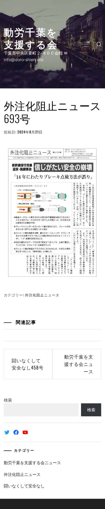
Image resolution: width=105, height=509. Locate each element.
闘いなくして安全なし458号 (28, 364)
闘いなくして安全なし (24, 485)
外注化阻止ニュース (42, 294)
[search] (99, 44)
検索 (8, 400)
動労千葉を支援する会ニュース (78, 364)
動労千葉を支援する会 (31, 37)
